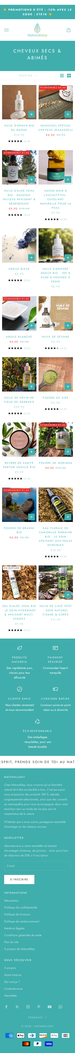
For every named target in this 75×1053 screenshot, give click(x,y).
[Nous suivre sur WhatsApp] (60, 1007)
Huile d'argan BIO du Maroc (19, 128)
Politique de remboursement (21, 921)
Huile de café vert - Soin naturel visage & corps (56, 610)
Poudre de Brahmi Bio (19, 530)
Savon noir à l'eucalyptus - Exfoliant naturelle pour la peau (55, 199)
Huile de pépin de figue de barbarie (19, 400)
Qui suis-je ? (12, 982)
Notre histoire (12, 975)
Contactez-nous (13, 989)
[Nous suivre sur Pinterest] (39, 1007)
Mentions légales (14, 928)
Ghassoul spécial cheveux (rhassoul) (56, 128)
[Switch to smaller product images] (69, 75)
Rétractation (11, 900)
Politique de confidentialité (20, 907)
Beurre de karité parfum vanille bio (19, 465)
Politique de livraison (17, 914)
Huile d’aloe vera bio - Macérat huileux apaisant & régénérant (19, 197)
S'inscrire (19, 879)
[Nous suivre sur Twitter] (17, 1007)
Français (35, 1017)
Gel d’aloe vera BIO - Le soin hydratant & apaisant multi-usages (19, 612)
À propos (10, 968)
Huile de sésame (56, 337)
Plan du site (11, 942)
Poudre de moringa (55, 463)
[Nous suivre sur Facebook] (6, 1007)
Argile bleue (19, 269)
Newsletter (10, 995)
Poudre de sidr (56, 398)
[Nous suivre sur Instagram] (28, 1007)
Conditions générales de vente (22, 935)
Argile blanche (19, 337)
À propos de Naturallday (19, 949)
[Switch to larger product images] (62, 75)
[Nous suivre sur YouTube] (50, 1007)
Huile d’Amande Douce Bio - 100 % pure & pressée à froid (56, 275)
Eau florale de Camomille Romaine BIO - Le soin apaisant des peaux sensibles (55, 536)
